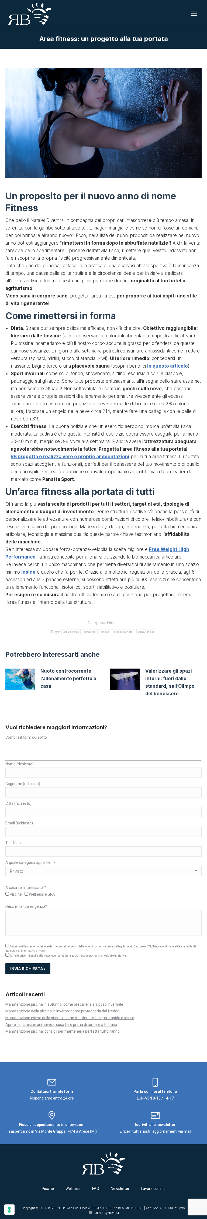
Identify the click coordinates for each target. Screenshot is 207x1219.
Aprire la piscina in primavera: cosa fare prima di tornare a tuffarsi (61, 1024)
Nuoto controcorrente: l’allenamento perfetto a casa (68, 678)
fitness (105, 631)
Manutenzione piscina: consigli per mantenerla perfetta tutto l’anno (62, 1031)
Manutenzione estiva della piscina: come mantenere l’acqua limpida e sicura (69, 1018)
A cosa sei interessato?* (26, 887)
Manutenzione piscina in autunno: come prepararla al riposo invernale (64, 1004)
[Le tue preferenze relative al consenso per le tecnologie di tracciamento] (9, 1209)
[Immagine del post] (20, 679)
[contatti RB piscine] (51, 1085)
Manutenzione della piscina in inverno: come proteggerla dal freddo (62, 1011)
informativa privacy (33, 950)
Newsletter (120, 1188)
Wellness (73, 1188)
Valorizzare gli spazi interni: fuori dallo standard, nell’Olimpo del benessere (170, 682)
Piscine (48, 1188)
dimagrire (90, 631)
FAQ (95, 1188)
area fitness (71, 631)
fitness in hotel (123, 631)
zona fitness (146, 631)
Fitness (113, 622)
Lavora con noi (153, 1188)
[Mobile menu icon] (194, 14)
